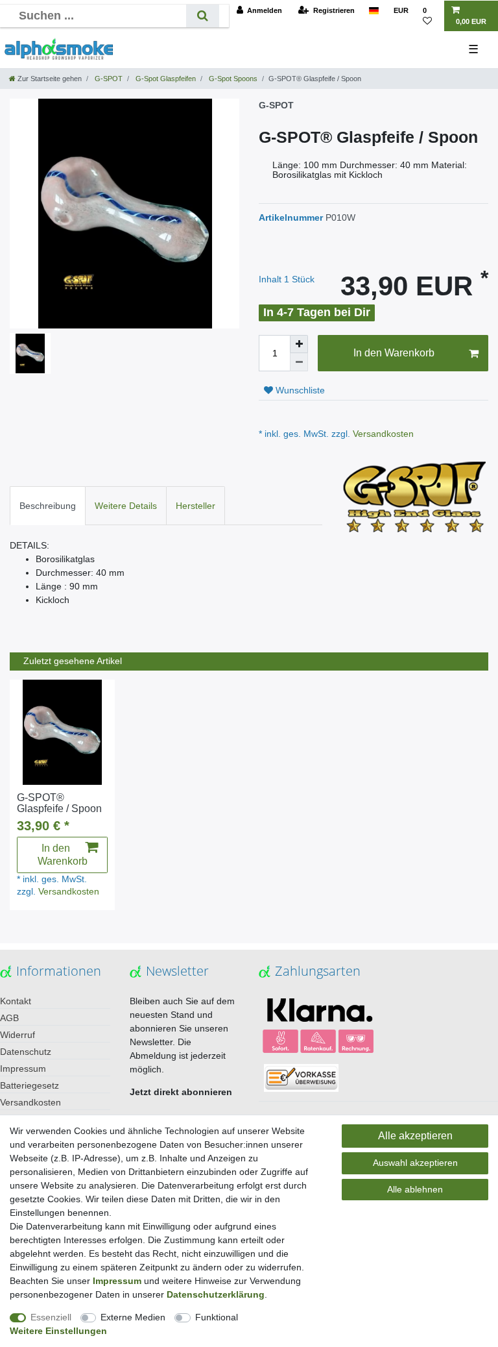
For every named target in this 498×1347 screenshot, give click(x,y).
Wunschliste (299, 390)
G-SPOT (108, 78)
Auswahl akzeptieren (415, 1162)
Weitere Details (126, 505)
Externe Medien (133, 1317)
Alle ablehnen (415, 1189)
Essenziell (50, 1317)
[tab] (48, 505)
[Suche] (202, 16)
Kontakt (15, 1001)
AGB (9, 1018)
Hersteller (195, 505)
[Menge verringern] (299, 362)
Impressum (23, 1068)
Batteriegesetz (29, 1085)
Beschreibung (47, 505)
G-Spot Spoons (232, 78)
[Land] (374, 11)
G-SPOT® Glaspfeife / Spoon (59, 803)
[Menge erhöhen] (299, 344)
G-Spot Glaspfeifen (165, 78)
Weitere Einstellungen (58, 1331)
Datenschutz (25, 1051)
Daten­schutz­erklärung (216, 1294)
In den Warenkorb (393, 352)
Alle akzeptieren (415, 1135)
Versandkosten (382, 433)
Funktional (216, 1317)
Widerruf (17, 1035)
